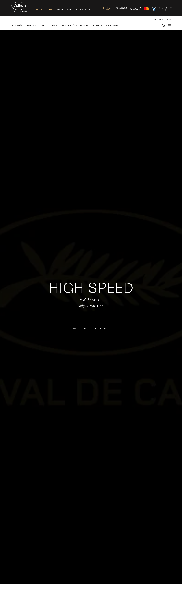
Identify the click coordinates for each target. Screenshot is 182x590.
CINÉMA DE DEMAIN (65, 9)
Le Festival (30, 25)
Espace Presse (111, 25)
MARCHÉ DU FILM (83, 9)
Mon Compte (158, 20)
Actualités (16, 25)
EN (170, 20)
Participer (96, 25)
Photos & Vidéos (68, 25)
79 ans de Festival (47, 25)
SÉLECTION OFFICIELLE (44, 9)
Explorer (84, 25)
